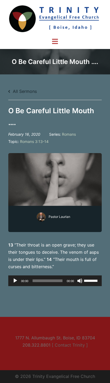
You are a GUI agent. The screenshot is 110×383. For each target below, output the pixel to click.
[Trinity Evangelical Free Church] (55, 18)
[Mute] (79, 280)
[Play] (15, 280)
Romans (69, 134)
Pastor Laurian (59, 217)
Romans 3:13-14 (34, 141)
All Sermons (24, 91)
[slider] (91, 280)
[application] (55, 280)
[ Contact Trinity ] (70, 345)
